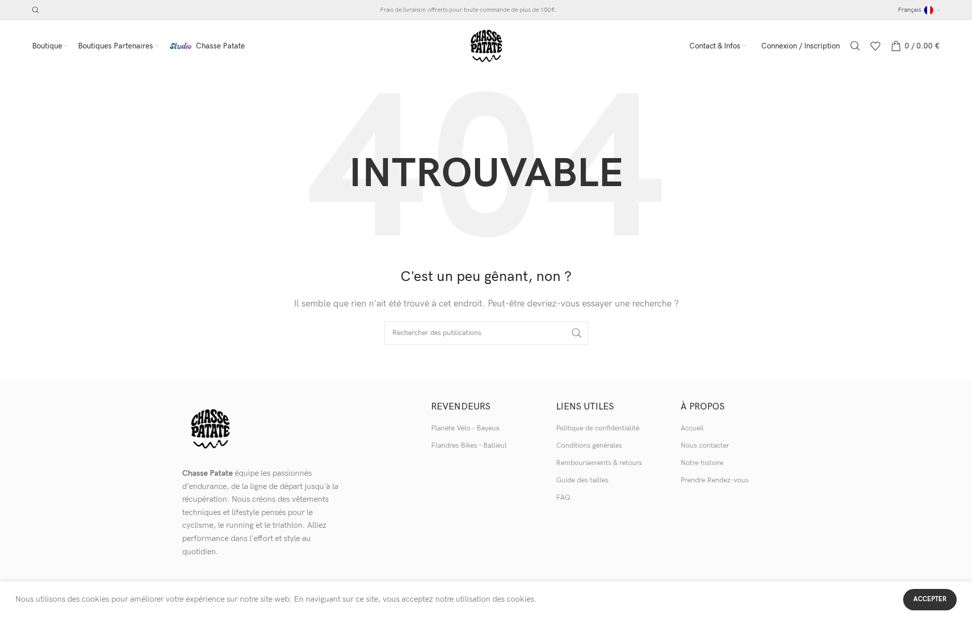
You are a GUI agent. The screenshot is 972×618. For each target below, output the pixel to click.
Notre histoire (702, 462)
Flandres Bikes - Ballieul (469, 445)
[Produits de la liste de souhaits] (875, 46)
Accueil (692, 428)
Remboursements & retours (599, 462)
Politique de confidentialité (597, 428)
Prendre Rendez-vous (715, 480)
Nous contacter (705, 445)
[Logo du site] (486, 45)
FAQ (563, 497)
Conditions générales (589, 445)
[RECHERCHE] (576, 333)
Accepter (929, 599)
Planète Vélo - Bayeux (465, 428)
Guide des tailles (582, 480)
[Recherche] (35, 10)
